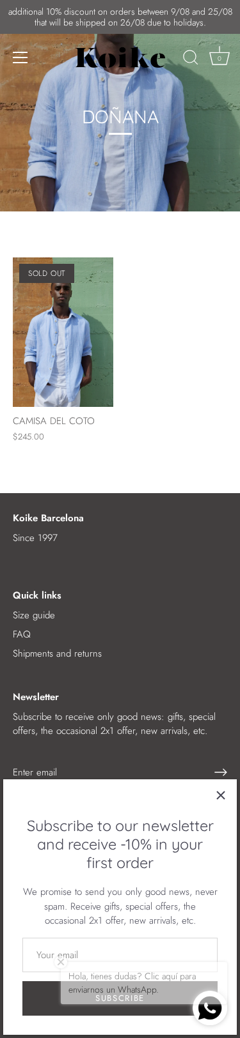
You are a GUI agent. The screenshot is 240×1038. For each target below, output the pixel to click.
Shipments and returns (57, 653)
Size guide (34, 615)
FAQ (22, 634)
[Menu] (20, 57)
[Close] (221, 795)
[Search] (191, 59)
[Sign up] (220, 772)
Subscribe (120, 998)
